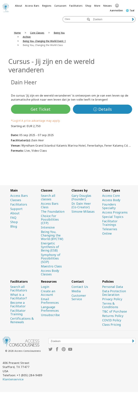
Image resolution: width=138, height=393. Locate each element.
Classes (15, 200)
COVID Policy (111, 320)
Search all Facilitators (18, 288)
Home (17, 32)
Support (16, 209)
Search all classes (48, 197)
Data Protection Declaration (114, 292)
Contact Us (80, 287)
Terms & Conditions (110, 305)
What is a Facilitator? (18, 296)
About (18, 5)
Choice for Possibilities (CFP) (50, 219)
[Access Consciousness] (6, 7)
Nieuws (107, 5)
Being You (59, 32)
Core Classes (37, 32)
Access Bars (32, 5)
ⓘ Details (102, 109)
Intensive (48, 227)
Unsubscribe (50, 315)
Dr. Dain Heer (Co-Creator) (81, 205)
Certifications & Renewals (22, 320)
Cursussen (60, 5)
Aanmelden (116, 10)
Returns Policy (112, 316)
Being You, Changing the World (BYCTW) (52, 235)
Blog (13, 226)
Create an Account (48, 292)
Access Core (111, 195)
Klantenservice (13, 379)
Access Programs (115, 212)
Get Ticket (41, 109)
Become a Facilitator (18, 304)
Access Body (111, 200)
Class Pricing (111, 324)
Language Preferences (50, 308)
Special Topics (112, 217)
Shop (88, 5)
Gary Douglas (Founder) (81, 197)
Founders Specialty (109, 206)
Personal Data (112, 287)
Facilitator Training (18, 312)
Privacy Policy (112, 299)
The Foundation (52, 211)
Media (76, 291)
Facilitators (75, 5)
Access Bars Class (49, 205)
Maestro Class (51, 266)
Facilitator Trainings (109, 223)
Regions (46, 5)
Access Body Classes (50, 272)
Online (107, 233)
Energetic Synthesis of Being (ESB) (50, 247)
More (97, 5)
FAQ (13, 217)
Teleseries (109, 229)
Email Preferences (50, 300)
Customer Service (79, 297)
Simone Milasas (83, 211)
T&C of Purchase (114, 311)
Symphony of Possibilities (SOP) (50, 258)
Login (45, 287)
